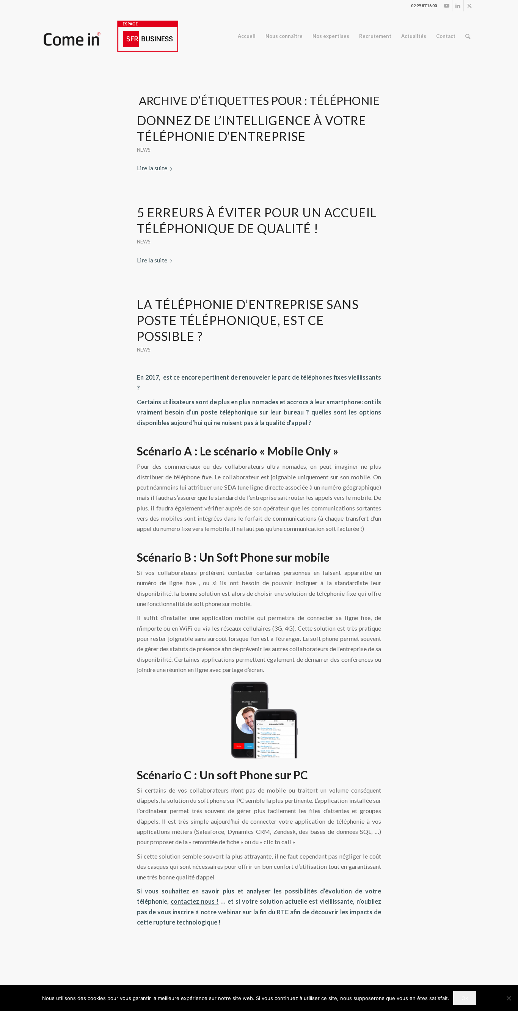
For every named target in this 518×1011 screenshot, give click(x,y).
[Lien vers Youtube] (446, 5)
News (144, 150)
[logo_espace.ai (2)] (110, 36)
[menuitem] (247, 36)
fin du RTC (273, 911)
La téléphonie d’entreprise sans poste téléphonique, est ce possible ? (248, 320)
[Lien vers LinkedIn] (457, 5)
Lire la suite (152, 167)
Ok (464, 998)
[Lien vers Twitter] (469, 5)
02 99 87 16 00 (424, 5)
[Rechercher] (467, 36)
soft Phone (245, 775)
